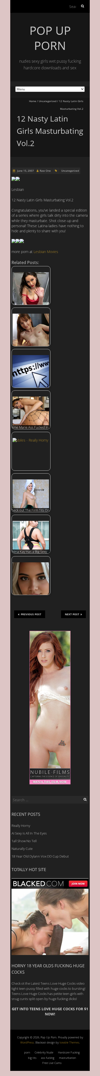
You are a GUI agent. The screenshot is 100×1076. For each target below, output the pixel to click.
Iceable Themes (69, 1042)
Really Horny (21, 825)
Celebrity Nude (44, 1052)
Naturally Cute (22, 848)
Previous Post (31, 614)
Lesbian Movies (46, 251)
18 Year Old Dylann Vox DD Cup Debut (40, 856)
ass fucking (47, 1058)
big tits (32, 1058)
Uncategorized (47, 101)
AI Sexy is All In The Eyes (29, 833)
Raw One (45, 170)
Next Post (72, 614)
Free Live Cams (52, 1063)
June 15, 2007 (25, 170)
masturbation (67, 1058)
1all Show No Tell (24, 841)
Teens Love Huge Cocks (29, 993)
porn (27, 1052)
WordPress (27, 1042)
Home (32, 101)
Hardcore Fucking (69, 1052)
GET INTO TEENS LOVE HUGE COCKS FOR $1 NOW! (50, 1011)
